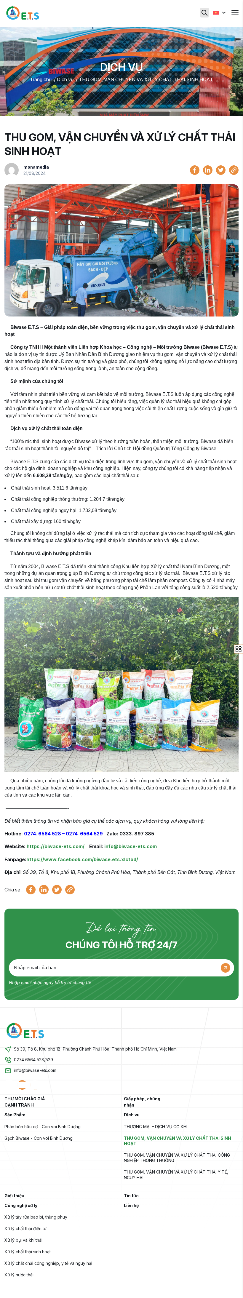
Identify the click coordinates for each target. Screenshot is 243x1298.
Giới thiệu (14, 1195)
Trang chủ (41, 79)
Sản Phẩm (14, 1114)
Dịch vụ (65, 79)
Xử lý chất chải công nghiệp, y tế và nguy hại (48, 1263)
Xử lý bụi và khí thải (23, 1240)
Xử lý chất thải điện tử (25, 1228)
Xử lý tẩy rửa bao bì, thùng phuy (35, 1216)
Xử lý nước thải (18, 1274)
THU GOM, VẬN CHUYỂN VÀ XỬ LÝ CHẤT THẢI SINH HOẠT (146, 79)
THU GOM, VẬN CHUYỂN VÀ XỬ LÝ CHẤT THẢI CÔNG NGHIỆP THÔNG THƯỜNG (177, 1157)
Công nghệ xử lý (20, 1205)
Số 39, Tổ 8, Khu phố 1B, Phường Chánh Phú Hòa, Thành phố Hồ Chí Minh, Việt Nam (95, 1048)
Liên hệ (131, 1205)
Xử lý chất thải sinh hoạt (27, 1251)
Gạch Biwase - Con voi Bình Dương (38, 1138)
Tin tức (131, 1195)
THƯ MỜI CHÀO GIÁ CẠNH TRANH (24, 1101)
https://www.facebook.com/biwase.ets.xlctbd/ (82, 859)
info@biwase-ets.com (130, 846)
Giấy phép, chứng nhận (142, 1101)
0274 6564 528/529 (33, 1059)
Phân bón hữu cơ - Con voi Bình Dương (42, 1126)
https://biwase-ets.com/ (55, 846)
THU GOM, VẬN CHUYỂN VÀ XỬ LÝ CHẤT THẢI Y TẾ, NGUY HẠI (176, 1174)
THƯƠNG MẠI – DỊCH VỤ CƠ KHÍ (155, 1126)
